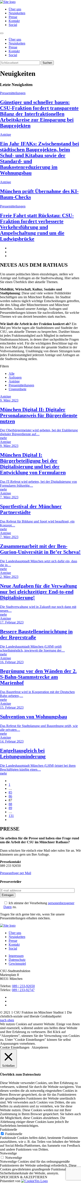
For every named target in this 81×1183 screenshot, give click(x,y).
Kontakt (14, 21)
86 (10, 796)
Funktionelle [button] (8, 1129)
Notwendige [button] (8, 1153)
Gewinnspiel (17, 963)
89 (10, 808)
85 (10, 792)
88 (10, 804)
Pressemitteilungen (21, 385)
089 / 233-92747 (23, 990)
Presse (13, 17)
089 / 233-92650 (23, 986)
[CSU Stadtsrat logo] (8, 2)
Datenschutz (17, 959)
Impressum (16, 956)
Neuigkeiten (17, 13)
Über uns (15, 9)
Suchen (47, 62)
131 (11, 816)
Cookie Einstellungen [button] (14, 1047)
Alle (11, 373)
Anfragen (15, 377)
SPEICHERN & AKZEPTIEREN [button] (23, 1177)
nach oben (7, 1020)
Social (13, 25)
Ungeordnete (17, 389)
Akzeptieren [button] (40, 1047)
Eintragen (8, 895)
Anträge (14, 381)
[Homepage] (8, 925)
